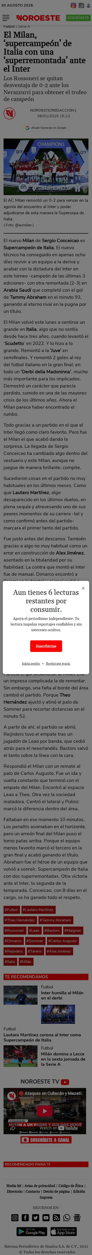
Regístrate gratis (58, 664)
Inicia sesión (31, 664)
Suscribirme (46, 646)
